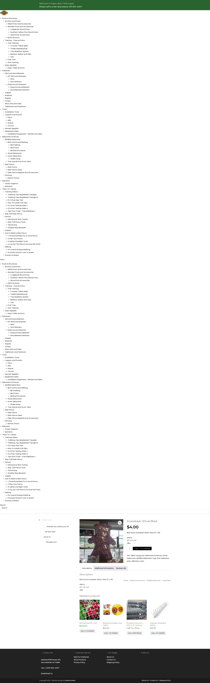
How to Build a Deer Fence (15, 233)
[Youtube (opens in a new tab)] (166, 5)
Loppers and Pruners (13, 115)
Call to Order (142, 549)
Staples (8, 98)
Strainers (8, 95)
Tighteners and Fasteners (15, 106)
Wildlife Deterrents (12, 139)
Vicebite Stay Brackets (17, 228)
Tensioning (12, 225)
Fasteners (6, 71)
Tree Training (13, 43)
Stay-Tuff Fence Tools (17, 222)
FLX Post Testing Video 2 (18, 208)
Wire (12, 79)
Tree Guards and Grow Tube (19, 161)
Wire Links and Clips (13, 104)
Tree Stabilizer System (19, 51)
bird (158, 558)
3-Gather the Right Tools (18, 241)
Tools (4, 109)
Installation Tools (12, 112)
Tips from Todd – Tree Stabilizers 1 (22, 211)
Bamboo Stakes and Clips (20, 54)
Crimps (8, 101)
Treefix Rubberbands (18, 49)
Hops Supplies (11, 65)
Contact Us (111, 660)
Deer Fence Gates (15, 170)
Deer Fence (9, 164)
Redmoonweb (70, 680)
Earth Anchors (13, 38)
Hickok (10, 123)
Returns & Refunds (81, 657)
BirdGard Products (17, 151)
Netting (8, 247)
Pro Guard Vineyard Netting (19, 250)
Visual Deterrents (15, 153)
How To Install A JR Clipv (17, 203)
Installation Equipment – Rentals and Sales (25, 134)
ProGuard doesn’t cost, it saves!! (21, 252)
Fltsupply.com (51, 542)
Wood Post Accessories (20, 35)
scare (142, 561)
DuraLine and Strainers (17, 84)
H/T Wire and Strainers (17, 76)
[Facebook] (140, 659)
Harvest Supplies (11, 128)
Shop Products (80, 660)
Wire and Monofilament (14, 73)
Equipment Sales (11, 131)
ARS (9, 120)
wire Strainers (16, 82)
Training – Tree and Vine (15, 40)
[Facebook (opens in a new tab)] (162, 5)
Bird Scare (14, 148)
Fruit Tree (12, 60)
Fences (8, 217)
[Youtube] (140, 665)
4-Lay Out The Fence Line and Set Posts (24, 244)
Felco (10, 117)
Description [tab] (87, 568)
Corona (11, 126)
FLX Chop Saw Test (15, 200)
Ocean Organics (11, 184)
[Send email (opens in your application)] (169, 5)
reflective (135, 561)
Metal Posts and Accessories (19, 24)
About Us (110, 657)
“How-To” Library (9, 189)
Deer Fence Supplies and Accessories (23, 172)
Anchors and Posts (12, 21)
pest (128, 561)
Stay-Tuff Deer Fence (13, 214)
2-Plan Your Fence (15, 239)
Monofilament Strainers (19, 90)
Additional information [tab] (104, 568)
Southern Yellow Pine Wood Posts (24, 32)
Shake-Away (15, 159)
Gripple (8, 93)
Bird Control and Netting (18, 142)
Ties (12, 57)
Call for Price (134, 633)
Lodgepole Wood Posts (20, 29)
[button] (105, 259)
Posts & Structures (9, 18)
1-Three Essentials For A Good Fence (23, 236)
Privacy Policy (79, 662)
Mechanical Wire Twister (18, 219)
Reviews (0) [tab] (121, 568)
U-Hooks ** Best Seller (19, 46)
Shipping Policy (113, 662)
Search (3, 505)
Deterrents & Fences (10, 137)
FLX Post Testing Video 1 (18, 205)
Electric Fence (13, 178)
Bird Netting (15, 145)
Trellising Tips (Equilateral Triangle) (22, 195)
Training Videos (11, 192)
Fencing (8, 175)
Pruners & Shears (12, 255)
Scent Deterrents (15, 156)
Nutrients (6, 181)
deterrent (165, 558)
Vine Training (13, 62)
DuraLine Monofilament (19, 87)
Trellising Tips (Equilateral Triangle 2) (23, 197)
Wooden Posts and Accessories (21, 27)
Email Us (47, 537)
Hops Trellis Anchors (16, 68)
